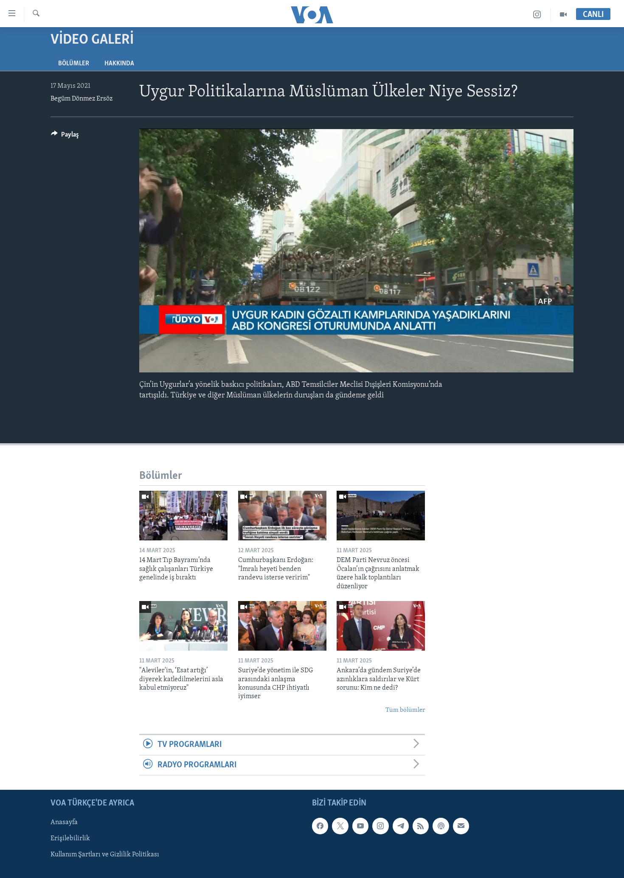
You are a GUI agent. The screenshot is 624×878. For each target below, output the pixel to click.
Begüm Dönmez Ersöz (81, 98)
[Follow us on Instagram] (380, 826)
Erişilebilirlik (70, 838)
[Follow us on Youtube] (360, 826)
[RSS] (421, 826)
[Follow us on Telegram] (401, 826)
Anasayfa (64, 822)
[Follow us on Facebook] (320, 826)
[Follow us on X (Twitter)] (340, 826)
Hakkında (119, 63)
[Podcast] (441, 826)
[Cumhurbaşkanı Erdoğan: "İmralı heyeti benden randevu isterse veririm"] (282, 515)
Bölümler (73, 63)
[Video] (563, 14)
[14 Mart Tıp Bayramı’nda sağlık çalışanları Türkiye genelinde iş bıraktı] (183, 515)
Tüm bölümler (405, 710)
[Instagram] (537, 14)
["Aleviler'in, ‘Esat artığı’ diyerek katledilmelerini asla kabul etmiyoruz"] (183, 626)
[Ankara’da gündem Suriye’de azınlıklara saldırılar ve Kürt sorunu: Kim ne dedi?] (381, 626)
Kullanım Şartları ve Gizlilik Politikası (105, 854)
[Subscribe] (461, 826)
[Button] (65, 137)
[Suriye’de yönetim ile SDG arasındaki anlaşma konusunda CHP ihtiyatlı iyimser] (282, 626)
